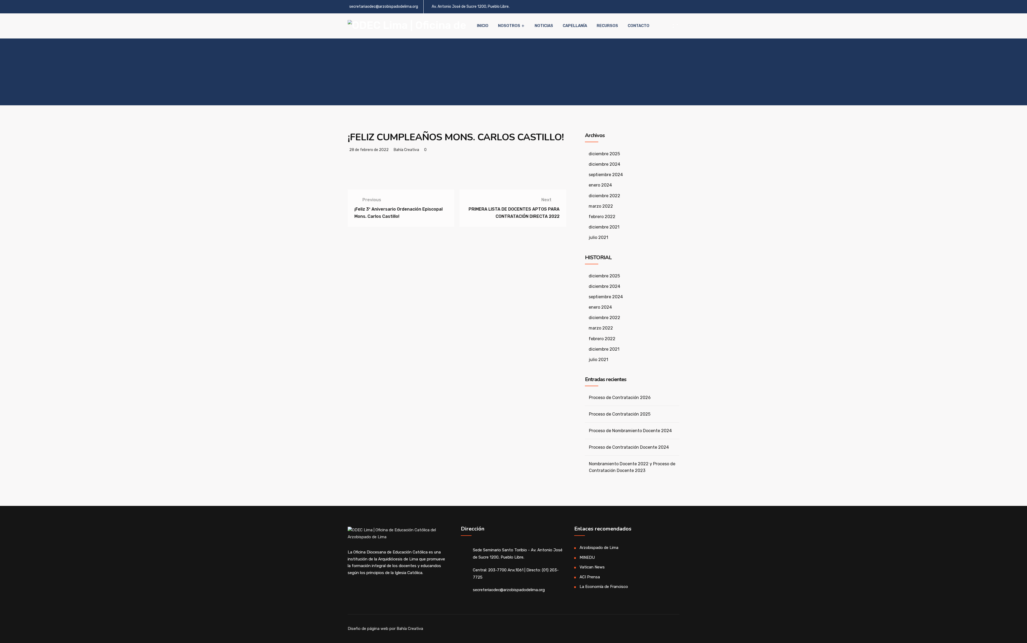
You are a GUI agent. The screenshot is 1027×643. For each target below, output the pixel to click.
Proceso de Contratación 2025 (619, 414)
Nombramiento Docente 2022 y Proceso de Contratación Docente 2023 (632, 467)
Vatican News (592, 567)
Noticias (544, 25)
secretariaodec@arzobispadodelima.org (383, 6)
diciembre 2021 (604, 227)
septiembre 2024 (606, 174)
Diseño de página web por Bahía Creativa (385, 628)
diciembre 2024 (604, 164)
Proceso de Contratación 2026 (620, 397)
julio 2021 (598, 237)
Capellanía (575, 25)
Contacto (638, 25)
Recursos (607, 25)
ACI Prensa (590, 577)
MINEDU (587, 557)
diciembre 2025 (604, 153)
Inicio (482, 25)
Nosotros (509, 25)
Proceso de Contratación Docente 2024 (629, 447)
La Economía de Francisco (604, 586)
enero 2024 (600, 185)
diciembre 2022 (604, 195)
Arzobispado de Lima (599, 547)
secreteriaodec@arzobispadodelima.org (509, 589)
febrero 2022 (602, 216)
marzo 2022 (601, 206)
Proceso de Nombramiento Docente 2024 (630, 430)
